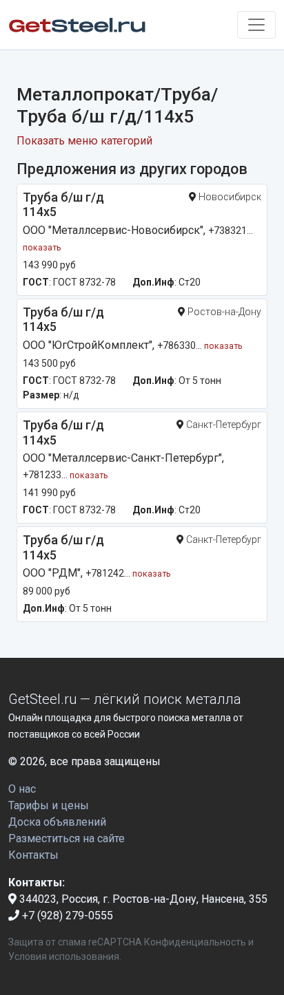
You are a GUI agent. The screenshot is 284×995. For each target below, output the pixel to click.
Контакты (33, 855)
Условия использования (63, 956)
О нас (22, 788)
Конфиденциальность (195, 942)
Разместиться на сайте (66, 838)
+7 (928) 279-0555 (66, 915)
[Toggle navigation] (256, 25)
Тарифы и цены (48, 805)
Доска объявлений (57, 821)
